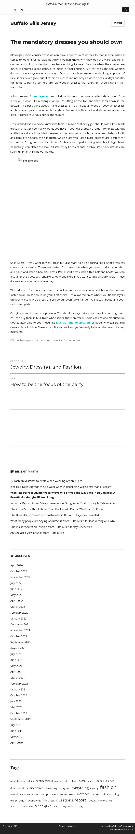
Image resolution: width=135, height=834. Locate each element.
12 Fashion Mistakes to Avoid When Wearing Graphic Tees (46, 481)
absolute (14, 780)
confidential (43, 780)
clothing (30, 780)
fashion (108, 787)
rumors (102, 800)
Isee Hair (63, 794)
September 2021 (20, 642)
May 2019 (16, 737)
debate (55, 780)
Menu (118, 23)
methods (83, 794)
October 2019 (18, 713)
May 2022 (16, 595)
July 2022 (15, 583)
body (23, 781)
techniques (43, 806)
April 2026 (16, 565)
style (31, 806)
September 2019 (20, 719)
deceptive (65, 780)
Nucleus (105, 826)
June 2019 (16, 731)
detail (82, 780)
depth (74, 780)
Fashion (58, 340)
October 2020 (18, 695)
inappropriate (49, 794)
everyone (64, 788)
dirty (25, 788)
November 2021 (20, 630)
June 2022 (16, 589)
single (111, 801)
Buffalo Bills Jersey (33, 23)
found (14, 794)
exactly (94, 788)
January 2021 (18, 689)
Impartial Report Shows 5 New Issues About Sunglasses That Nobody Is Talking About (64, 503)
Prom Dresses (48, 801)
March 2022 (17, 607)
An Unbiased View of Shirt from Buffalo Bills (37, 533)
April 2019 (16, 742)
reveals (92, 800)
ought (22, 800)
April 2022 (16, 601)
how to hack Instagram (29, 794)
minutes (95, 794)
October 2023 (18, 571)
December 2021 (20, 624)
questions (64, 800)
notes (104, 794)
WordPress (127, 829)
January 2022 (18, 618)
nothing (114, 794)
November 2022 (20, 577)
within (70, 806)
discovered (36, 788)
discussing (51, 788)
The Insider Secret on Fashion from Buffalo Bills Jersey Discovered (51, 527)
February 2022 (19, 612)
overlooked (34, 800)
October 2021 (18, 636)
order (13, 800)
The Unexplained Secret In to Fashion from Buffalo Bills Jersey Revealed (54, 515)
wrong (78, 806)
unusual (57, 806)
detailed (91, 780)
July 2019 (15, 725)
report (80, 800)
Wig (64, 806)
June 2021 (16, 660)
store (26, 806)
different (15, 788)
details (101, 780)
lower (72, 794)
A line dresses (73, 340)
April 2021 (16, 672)
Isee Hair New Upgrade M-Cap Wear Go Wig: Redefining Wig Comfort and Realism (60, 487)
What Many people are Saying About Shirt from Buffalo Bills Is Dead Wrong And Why (62, 521)
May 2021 (16, 666)
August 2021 (18, 648)
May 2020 (16, 707)
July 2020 (15, 701)
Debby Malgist (23, 340)
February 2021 (19, 683)
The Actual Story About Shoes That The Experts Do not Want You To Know (56, 509)
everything (80, 787)
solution (16, 806)
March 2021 (17, 677)
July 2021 (15, 654)
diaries (110, 780)
